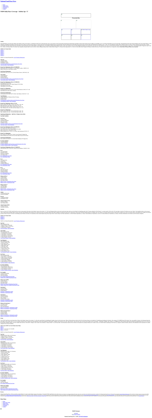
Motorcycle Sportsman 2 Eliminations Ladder (9, 315)
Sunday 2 (2, 51)
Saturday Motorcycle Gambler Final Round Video (9, 285)
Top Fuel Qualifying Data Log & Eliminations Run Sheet (11, 63)
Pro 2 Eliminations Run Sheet (6, 164)
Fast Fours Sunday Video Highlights (7, 124)
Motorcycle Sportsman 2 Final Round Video (8, 316)
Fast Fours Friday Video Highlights (7, 370)
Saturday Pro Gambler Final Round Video (8, 277)
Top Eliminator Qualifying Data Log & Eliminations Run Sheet (12, 100)
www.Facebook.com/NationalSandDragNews (13, 395)
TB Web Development (83, 416)
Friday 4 (2, 329)
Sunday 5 (2, 54)
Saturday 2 (2, 217)
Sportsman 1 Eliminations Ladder (6, 291)
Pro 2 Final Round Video (5, 165)
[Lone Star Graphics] (76, 414)
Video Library (5, 5)
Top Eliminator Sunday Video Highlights (8, 101)
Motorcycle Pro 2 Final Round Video (7, 190)
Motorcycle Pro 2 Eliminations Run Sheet (8, 188)
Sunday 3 (2, 52)
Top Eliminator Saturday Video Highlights (8, 251)
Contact (4, 8)
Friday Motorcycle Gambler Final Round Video (9, 389)
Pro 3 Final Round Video (5, 173)
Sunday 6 (2, 55)
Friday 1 (2, 326)
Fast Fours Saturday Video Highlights (7, 262)
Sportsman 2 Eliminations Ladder (6, 300)
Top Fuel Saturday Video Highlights (7, 228)
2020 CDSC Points (6, 402)
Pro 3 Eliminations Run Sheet (6, 172)
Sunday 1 (2, 50)
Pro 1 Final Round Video (5, 156)
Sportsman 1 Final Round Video (6, 292)
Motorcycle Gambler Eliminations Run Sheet (8, 284)
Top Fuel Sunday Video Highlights (7, 64)
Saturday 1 (2, 216)
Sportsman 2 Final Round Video (6, 301)
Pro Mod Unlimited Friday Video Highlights (8, 378)
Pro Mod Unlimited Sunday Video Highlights (9, 145)
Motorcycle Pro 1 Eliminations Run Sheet (8, 181)
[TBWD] (76, 413)
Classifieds (5, 7)
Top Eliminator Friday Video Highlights (7, 360)
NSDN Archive (6, 6)
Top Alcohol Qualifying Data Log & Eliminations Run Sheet (11, 78)
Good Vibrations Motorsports (19, 57)
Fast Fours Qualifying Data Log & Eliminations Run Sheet (11, 123)
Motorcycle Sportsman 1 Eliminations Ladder (9, 307)
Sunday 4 (2, 53)
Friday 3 (2, 328)
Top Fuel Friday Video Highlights (6, 339)
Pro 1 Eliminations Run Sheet (6, 155)
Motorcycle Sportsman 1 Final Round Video (8, 308)
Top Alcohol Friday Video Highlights (7, 348)
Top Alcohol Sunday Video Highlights (7, 79)
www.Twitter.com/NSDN (110, 395)
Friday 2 (2, 327)
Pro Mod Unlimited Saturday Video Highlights (9, 270)
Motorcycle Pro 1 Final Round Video (7, 182)
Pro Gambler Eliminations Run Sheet (7, 276)
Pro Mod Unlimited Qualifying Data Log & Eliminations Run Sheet (13, 144)
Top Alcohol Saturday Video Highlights (7, 238)
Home (4, 4)
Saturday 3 (2, 218)
